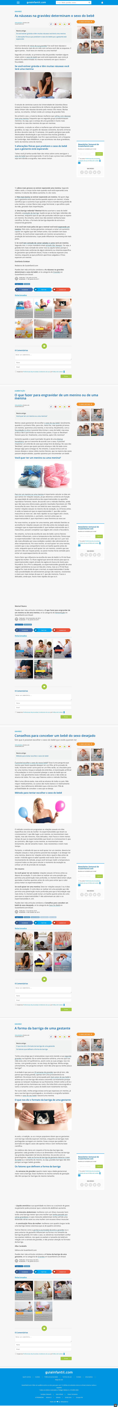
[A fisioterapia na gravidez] (24, 1311)
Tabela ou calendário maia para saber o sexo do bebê (62, 968)
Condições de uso (83, 161)
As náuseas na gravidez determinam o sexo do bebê (23, 968)
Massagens (20, 1313)
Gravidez (18, 11)
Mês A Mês (53, 917)
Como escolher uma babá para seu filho (23, 947)
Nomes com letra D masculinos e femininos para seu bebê (83, 49)
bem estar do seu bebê (60, 1077)
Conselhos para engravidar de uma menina (42, 675)
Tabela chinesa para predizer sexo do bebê (62, 655)
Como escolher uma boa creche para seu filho (43, 947)
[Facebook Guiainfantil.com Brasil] (82, 172)
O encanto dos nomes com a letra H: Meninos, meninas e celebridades (97, 33)
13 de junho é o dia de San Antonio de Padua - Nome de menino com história (83, 33)
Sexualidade (20, 651)
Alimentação (20, 308)
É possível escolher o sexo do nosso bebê (31, 763)
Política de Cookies (57, 371)
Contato (78, 1377)
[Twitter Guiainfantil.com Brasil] (94, 172)
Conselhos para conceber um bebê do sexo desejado (43, 314)
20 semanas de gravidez (43, 1072)
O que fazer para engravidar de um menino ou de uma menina (22, 313)
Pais (18, 943)
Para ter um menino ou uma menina (29, 494)
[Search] (89, 2)
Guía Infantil (59, 1394)
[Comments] (69, 24)
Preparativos (59, 943)
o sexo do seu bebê (52, 423)
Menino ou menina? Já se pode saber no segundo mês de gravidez (42, 334)
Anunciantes (89, 1377)
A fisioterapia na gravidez (21, 1317)
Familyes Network (45, 1394)
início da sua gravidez (38, 46)
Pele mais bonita (23, 197)
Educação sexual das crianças (23, 655)
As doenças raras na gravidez (43, 1296)
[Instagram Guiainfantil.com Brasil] (90, 172)
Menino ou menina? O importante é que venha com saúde (62, 335)
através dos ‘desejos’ (54, 245)
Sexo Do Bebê (39, 309)
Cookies (37, 1377)
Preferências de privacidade (92, 158)
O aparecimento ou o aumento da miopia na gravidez (23, 1296)
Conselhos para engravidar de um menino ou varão (22, 675)
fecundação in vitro (22, 430)
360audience (64, 1402)
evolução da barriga (31, 213)
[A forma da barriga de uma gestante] (62, 308)
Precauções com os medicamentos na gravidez (42, 1317)
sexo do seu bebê (30, 1095)
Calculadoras (59, 650)
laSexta (58, 1397)
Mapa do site (59, 1380)
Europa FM (79, 1397)
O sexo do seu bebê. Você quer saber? (62, 947)
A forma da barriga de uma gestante (61, 314)
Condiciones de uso (44, 371)
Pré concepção (21, 671)
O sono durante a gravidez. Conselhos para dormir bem (62, 1296)
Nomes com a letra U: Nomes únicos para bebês (97, 49)
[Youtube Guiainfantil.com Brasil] (99, 172)
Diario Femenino (73, 1394)
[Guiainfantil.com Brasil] (36, 3)
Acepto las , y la (40, 371)
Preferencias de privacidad (30, 371)
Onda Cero (68, 1397)
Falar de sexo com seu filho (42, 655)
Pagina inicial (19, 284)
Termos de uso (67, 1377)
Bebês (37, 943)
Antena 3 (48, 1397)
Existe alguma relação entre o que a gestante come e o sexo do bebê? (23, 334)
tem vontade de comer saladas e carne (39, 243)
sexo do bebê (31, 57)
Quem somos (27, 1377)
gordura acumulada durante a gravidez (48, 1230)
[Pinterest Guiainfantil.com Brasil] (86, 172)
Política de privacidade (51, 1377)
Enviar (66, 376)
